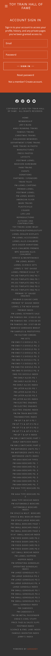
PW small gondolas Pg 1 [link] (25, 590)
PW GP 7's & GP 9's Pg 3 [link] (25, 427)
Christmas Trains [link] (25, 135)
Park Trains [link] (25, 167)
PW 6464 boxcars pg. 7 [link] (25, 484)
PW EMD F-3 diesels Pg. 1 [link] (25, 342)
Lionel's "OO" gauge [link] (25, 268)
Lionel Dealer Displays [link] (25, 234)
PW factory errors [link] (25, 335)
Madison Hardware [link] (25, 164)
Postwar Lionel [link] (25, 160)
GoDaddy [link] (32, 649)
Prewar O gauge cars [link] (25, 299)
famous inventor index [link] (25, 633)
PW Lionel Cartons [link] (25, 185)
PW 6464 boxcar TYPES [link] (25, 459)
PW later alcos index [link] (25, 399)
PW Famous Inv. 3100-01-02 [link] (25, 317)
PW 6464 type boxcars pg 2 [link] (25, 495)
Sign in (25, 66)
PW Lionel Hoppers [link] (25, 556)
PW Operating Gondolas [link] (25, 563)
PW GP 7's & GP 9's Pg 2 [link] (25, 424)
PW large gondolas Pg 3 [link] (25, 580)
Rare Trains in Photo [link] (25, 146)
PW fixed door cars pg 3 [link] (25, 545)
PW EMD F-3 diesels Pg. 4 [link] (25, 353)
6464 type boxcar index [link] (25, 500)
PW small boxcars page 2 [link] (25, 527)
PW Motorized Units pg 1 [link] (25, 449)
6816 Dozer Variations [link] (25, 245)
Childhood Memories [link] (25, 139)
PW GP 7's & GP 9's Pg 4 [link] (25, 431)
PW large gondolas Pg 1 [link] (25, 572)
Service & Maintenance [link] (25, 258)
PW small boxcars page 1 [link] (25, 524)
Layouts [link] (25, 157)
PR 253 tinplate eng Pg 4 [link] (25, 290)
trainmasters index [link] (25, 417)
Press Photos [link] (25, 153)
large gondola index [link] (25, 587)
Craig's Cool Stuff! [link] (25, 619)
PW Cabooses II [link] (25, 612)
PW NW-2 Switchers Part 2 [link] (25, 445)
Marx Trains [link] (25, 203)
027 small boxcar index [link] (25, 552)
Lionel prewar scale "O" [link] (25, 272)
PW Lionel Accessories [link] (25, 237)
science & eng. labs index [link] (25, 629)
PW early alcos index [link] (25, 385)
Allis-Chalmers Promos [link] (25, 248)
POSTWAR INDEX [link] (25, 626)
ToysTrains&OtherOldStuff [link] (26, 230)
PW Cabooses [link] (25, 608)
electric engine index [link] (25, 410)
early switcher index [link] (25, 442)
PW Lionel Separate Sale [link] (25, 313)
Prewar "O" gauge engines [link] (25, 294)
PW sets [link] (25, 338)
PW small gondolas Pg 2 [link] (25, 594)
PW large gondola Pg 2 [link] (25, 576)
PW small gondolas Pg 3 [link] (25, 597)
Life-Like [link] (25, 214)
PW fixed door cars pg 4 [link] (25, 549)
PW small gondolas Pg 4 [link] (25, 601)
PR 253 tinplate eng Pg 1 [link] (25, 279)
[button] (6, 6)
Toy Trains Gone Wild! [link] (25, 227)
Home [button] (25, 118)
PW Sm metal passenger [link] (25, 615)
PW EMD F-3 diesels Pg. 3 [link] (25, 349)
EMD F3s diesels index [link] (25, 374)
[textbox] (25, 43)
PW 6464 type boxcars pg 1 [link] (25, 489)
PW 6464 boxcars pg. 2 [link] (25, 467)
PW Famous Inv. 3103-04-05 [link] (25, 321)
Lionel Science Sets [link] (25, 265)
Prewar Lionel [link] (25, 189)
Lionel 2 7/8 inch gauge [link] (25, 306)
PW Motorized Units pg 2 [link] (25, 452)
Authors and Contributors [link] (25, 222)
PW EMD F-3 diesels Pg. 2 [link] (25, 346)
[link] (26, 6)
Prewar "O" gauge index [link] (25, 303)
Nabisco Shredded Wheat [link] (25, 328)
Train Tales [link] (25, 182)
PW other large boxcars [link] (25, 520)
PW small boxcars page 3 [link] (25, 531)
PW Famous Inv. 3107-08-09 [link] (25, 324)
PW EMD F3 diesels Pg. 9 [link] (25, 370)
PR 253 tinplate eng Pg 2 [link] (25, 283)
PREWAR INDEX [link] (25, 310)
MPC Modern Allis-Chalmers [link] (25, 253)
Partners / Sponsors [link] (25, 178)
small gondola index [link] (25, 604)
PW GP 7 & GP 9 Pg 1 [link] (25, 420)
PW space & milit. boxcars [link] (25, 513)
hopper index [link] (25, 559)
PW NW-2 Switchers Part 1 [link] (25, 438)
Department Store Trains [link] (25, 142)
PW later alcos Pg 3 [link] (25, 395)
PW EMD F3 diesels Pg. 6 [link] (25, 360)
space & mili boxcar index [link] (25, 517)
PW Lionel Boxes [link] (25, 196)
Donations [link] (25, 174)
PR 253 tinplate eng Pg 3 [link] (25, 286)
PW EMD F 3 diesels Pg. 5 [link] (25, 356)
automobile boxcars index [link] (25, 508)
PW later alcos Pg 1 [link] (25, 388)
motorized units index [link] (25, 456)
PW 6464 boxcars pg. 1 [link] (25, 463)
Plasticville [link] (25, 207)
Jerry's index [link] (25, 636)
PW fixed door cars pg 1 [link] (25, 541)
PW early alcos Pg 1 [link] (25, 378)
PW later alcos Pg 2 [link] (25, 392)
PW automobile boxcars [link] (25, 503)
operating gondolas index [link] (25, 567)
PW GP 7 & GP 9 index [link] (25, 435)
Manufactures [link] (25, 150)
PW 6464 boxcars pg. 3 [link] (25, 470)
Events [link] (25, 171)
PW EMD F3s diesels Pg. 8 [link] (25, 367)
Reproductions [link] (25, 217)
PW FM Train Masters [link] (25, 413)
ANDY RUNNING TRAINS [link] (25, 128)
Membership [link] (25, 121)
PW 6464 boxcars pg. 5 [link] (25, 477)
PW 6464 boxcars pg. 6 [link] (25, 481)
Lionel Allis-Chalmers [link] (25, 241)
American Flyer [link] (25, 199)
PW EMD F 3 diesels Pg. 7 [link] (25, 363)
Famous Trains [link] (25, 132)
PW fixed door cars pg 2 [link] (25, 538)
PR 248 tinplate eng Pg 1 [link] (25, 275)
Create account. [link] (34, 81)
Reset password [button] (25, 75)
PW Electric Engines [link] (25, 402)
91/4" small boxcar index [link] (25, 534)
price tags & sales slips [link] (25, 622)
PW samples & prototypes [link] (25, 331)
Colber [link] (25, 210)
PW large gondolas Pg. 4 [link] (25, 583)
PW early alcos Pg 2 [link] (25, 381)
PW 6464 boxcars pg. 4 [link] (25, 474)
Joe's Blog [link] (25, 125)
